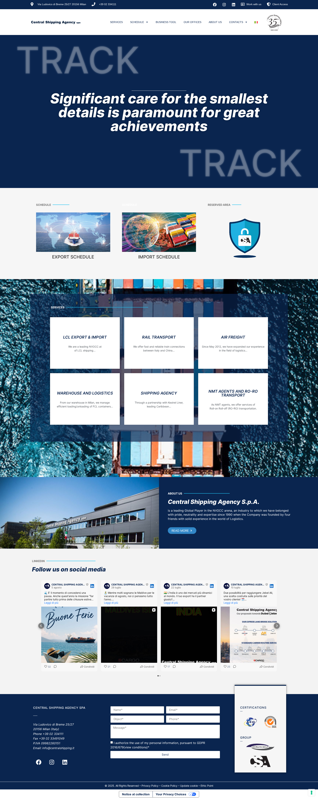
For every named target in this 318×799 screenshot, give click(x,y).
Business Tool (166, 22)
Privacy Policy (150, 785)
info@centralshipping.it (58, 748)
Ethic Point (207, 785)
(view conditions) (136, 747)
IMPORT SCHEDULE (159, 257)
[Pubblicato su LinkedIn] (92, 586)
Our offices (192, 22)
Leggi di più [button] (51, 602)
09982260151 (50, 743)
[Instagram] (224, 4)
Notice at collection (136, 794)
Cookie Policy (169, 785)
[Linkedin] (233, 4)
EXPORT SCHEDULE (73, 257)
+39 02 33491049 (51, 738)
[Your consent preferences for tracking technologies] (311, 792)
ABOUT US (215, 22)
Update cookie (189, 785)
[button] (41, 626)
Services (116, 22)
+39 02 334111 (53, 734)
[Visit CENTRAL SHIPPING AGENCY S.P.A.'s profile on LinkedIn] (47, 586)
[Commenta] (54, 667)
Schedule (137, 22)
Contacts (236, 22)
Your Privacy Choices (171, 794)
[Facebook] (214, 4)
